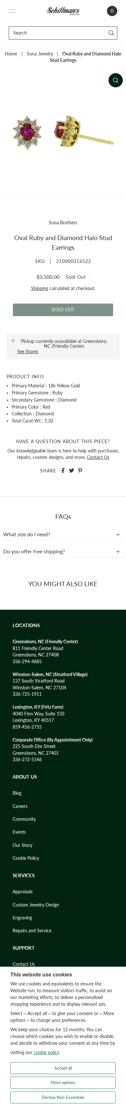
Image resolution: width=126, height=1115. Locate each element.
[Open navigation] (12, 11)
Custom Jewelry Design (36, 904)
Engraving (22, 917)
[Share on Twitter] (71, 470)
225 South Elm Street (34, 746)
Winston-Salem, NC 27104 (39, 687)
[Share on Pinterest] (80, 470)
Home (11, 53)
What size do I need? (26, 534)
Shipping (39, 288)
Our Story (22, 845)
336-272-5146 (27, 759)
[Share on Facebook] (63, 470)
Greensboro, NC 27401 (36, 753)
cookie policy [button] (46, 1052)
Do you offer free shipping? (34, 551)
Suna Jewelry (40, 53)
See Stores (27, 351)
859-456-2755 (27, 727)
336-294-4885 (27, 661)
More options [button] (63, 1082)
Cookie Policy (26, 858)
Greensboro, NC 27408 (36, 654)
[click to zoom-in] (116, 80)
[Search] (111, 33)
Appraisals (23, 891)
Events (19, 832)
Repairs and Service (32, 930)
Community (24, 819)
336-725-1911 (27, 694)
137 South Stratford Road (39, 681)
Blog (17, 793)
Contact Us (98, 457)
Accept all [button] (63, 1068)
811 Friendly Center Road (38, 648)
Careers (20, 806)
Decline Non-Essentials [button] (63, 1097)
